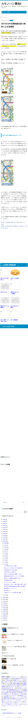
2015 (4, 541)
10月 (5, 547)
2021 (4, 529)
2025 (4, 521)
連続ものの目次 (9, 702)
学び (25, 697)
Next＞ (23, 502)
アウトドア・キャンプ (15, 705)
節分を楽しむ (7, 590)
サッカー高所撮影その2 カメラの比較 (15, 634)
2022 (4, 527)
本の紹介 (14, 692)
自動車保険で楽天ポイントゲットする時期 (14, 576)
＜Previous (4, 502)
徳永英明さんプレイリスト (10, 588)
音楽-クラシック (18, 680)
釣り (17, 704)
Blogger (19, 717)
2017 (4, 537)
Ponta (22, 704)
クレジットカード (17, 697)
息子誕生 (6, 692)
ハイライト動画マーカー (8, 704)
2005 (4, 616)
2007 (4, 612)
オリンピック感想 (21, 701)
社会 (11, 685)
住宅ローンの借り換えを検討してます (13, 574)
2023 (4, 525)
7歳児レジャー (4, 701)
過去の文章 (7, 698)
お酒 (18, 685)
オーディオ (12, 701)
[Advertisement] (14, 247)
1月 (5, 595)
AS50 (2, 702)
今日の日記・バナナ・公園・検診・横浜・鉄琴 (15, 584)
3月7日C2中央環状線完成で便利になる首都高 (14, 586)
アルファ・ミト (23, 686)
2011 (4, 603)
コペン (7, 683)
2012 (4, 601)
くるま (7, 680)
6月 (5, 555)
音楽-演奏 (11, 689)
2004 (4, 618)
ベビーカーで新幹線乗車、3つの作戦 (15, 665)
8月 (5, 551)
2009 (4, 607)
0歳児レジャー (21, 699)
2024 (4, 523)
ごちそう (16, 682)
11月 (5, 545)
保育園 (25, 691)
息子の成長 (16, 683)
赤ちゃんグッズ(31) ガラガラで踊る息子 (13, 568)
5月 (5, 558)
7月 (5, 553)
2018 (4, 535)
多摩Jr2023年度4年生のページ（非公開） (12, 713)
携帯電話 (6, 697)
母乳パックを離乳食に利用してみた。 (13, 578)
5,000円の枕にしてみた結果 (10, 570)
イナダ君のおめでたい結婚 (10, 565)
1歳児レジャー (7, 694)
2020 (4, 531)
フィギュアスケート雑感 (9, 582)
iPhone (25, 682)
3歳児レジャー (23, 692)
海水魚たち (21, 688)
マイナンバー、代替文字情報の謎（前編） (16, 646)
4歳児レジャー (17, 694)
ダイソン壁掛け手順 (11, 658)
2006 (4, 614)
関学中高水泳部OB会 (14, 691)
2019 (4, 533)
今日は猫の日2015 (8, 580)
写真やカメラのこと (21, 678)
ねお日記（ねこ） (9, 688)
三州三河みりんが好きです (10, 572)
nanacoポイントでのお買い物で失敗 (12, 592)
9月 (5, 549)
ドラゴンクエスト (12, 695)
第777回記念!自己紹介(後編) (8, 655)
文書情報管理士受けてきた (13, 628)
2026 (4, 519)
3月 (5, 562)
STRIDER (3, 689)
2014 (4, 597)
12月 (5, 543)
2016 (4, 539)
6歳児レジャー (16, 698)
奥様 (26, 704)
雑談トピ (8, 678)
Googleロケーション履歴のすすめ (14, 640)
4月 (5, 560)
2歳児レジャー (23, 695)
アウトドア (19, 689)
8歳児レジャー (18, 702)
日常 (3, 677)
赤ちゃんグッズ (13, 686)
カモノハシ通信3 (11, 3)
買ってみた (5, 682)
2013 (4, 599)
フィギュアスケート (10, 699)
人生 (25, 677)
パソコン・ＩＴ (15, 677)
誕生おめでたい (5, 652)
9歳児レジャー (6, 705)
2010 (4, 605)
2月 (5, 564)
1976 (4, 620)
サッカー (25, 702)
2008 (4, 609)
